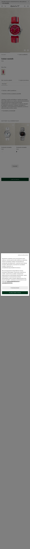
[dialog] (15, 274)
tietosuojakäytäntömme (13, 281)
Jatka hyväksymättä (23, 255)
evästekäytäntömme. (7, 282)
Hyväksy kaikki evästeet (15, 292)
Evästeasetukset (15, 287)
